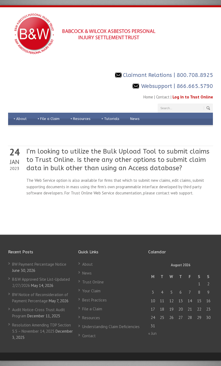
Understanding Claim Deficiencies (111, 326)
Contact (163, 97)
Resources (80, 119)
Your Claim (91, 290)
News (135, 119)
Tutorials (110, 119)
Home (148, 97)
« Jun (152, 333)
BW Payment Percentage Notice (39, 264)
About (20, 119)
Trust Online (93, 282)
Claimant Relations (147, 75)
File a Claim (48, 119)
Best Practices (94, 300)
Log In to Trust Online (192, 97)
